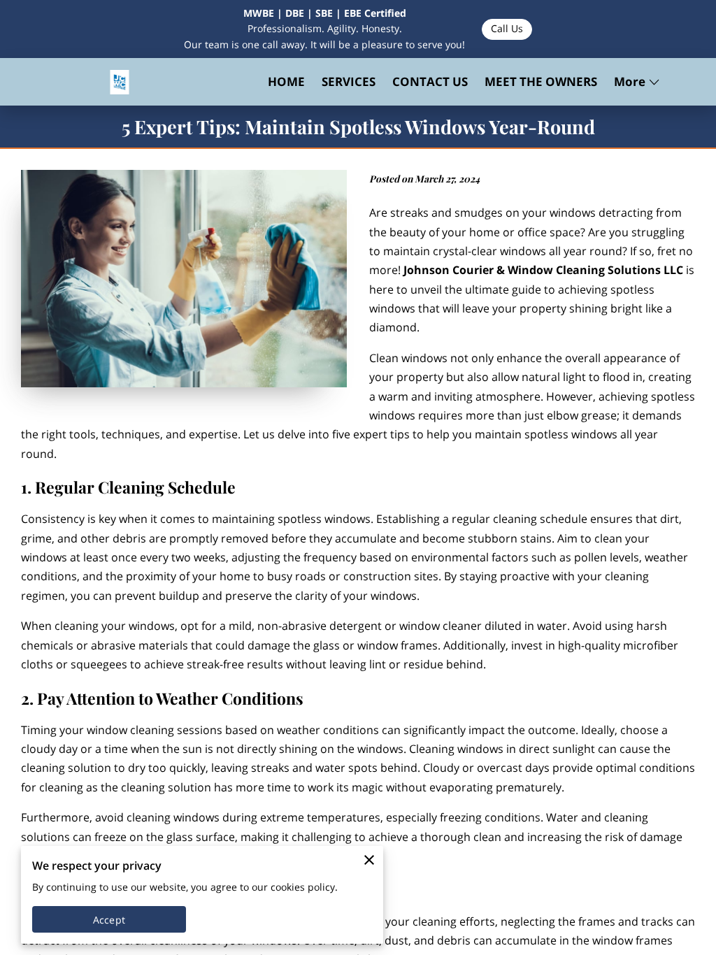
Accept (109, 919)
